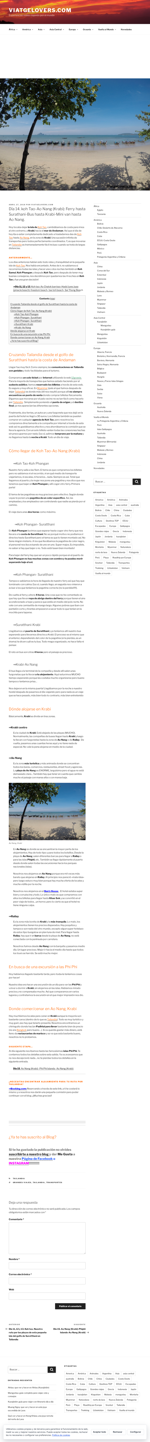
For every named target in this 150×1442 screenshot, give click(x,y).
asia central (121, 505)
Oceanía (87, 29)
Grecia (116, 531)
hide (52, 298)
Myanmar (101, 299)
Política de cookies (61, 1435)
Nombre (14, 1259)
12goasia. (76, 377)
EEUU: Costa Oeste (106, 240)
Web (11, 1289)
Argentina (99, 505)
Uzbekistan (102, 342)
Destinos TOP (112, 520)
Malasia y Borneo (105, 291)
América (26, 29)
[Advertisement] (75, 56)
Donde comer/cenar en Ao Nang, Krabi (30, 337)
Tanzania (101, 214)
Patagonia (134, 552)
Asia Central (56, 29)
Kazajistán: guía (108, 329)
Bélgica (100, 368)
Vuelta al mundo (102, 573)
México (100, 248)
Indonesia (101, 279)
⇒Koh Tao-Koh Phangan (26, 314)
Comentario (16, 1219)
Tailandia (19, 1179)
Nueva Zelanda (104, 411)
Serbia (100, 389)
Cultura (98, 520)
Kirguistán (102, 338)
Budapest (101, 372)
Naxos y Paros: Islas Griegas (110, 381)
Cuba (99, 236)
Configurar (135, 1432)
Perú (99, 252)
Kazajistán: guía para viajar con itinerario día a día (30, 1401)
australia (135, 505)
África (12, 29)
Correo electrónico (20, 1274)
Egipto (100, 210)
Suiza (99, 393)
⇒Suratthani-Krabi (23, 324)
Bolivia (100, 223)
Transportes (54, 1182)
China (100, 266)
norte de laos (101, 552)
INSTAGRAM (19, 1163)
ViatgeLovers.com (40, 10)
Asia (40, 29)
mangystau (125, 542)
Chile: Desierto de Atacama (109, 228)
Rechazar (117, 1432)
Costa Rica (102, 232)
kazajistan (121, 536)
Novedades (126, 29)
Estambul (101, 275)
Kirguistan (100, 542)
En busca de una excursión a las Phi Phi (30, 334)
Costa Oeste (101, 515)
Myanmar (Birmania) (106, 441)
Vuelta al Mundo (106, 29)
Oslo (99, 385)
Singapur (101, 303)
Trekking (99, 568)
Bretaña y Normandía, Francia (111, 356)
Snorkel (98, 563)
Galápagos (102, 244)
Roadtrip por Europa (121, 557)
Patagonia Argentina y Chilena (111, 257)
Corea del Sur (103, 270)
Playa (106, 557)
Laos (99, 295)
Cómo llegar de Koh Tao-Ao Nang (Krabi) (31, 310)
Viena (100, 397)
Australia (101, 407)
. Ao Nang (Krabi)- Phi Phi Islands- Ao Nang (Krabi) (43, 1068)
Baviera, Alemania (105, 360)
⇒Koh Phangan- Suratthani (28, 317)
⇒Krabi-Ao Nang (22, 327)
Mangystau (106, 325)
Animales (123, 499)
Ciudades (127, 510)
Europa (72, 29)
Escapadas (100, 526)
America (99, 499)
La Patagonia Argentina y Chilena (112, 421)
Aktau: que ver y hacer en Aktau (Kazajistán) (28, 1387)
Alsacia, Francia (104, 352)
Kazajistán (102, 321)
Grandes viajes (22, 1182)
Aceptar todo (99, 1432)
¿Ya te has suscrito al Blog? (24, 340)
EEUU (125, 520)
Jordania (101, 287)
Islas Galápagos (104, 429)
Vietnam (101, 312)
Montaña (99, 547)
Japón (100, 283)
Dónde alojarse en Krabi (22, 330)
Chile (107, 510)
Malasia (112, 542)
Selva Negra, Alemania (108, 364)
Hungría (100, 377)
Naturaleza (125, 547)
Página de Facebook (37, 1159)
